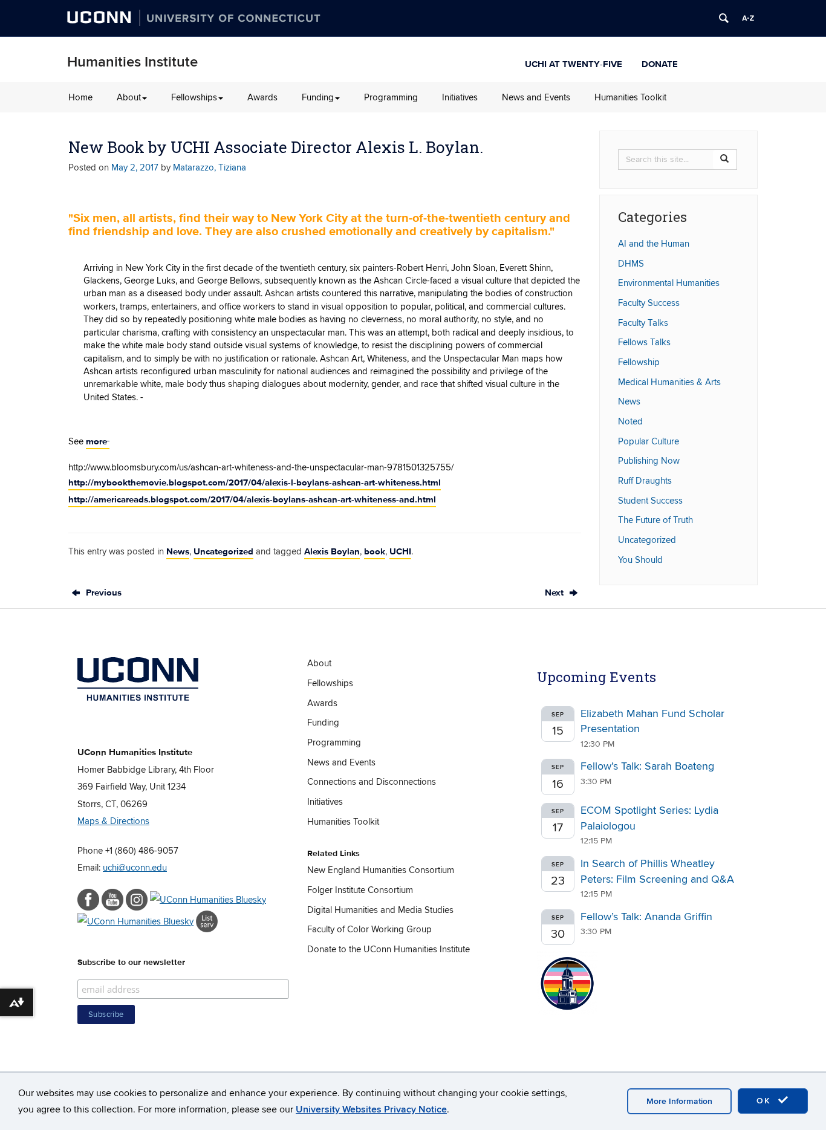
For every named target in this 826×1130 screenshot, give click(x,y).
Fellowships (194, 97)
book (374, 551)
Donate (660, 62)
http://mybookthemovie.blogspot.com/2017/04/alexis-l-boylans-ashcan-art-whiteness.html (254, 482)
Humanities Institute (132, 62)
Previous (102, 592)
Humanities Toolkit (630, 97)
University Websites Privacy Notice (371, 1109)
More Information (679, 1101)
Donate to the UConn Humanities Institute (388, 949)
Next (555, 592)
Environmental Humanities (669, 283)
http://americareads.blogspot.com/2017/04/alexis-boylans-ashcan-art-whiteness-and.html (252, 499)
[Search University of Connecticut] (723, 18)
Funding (318, 97)
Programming (391, 97)
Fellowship (639, 362)
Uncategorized (223, 551)
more (97, 441)
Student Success (650, 500)
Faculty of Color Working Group (369, 929)
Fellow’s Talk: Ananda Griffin (646, 917)
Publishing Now (649, 460)
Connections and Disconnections (371, 781)
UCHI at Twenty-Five (573, 62)
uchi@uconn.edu (135, 867)
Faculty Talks (643, 322)
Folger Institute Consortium (360, 890)
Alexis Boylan (332, 551)
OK (765, 1101)
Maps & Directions (113, 821)
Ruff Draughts (645, 480)
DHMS (631, 263)
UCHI (400, 551)
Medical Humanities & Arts (669, 382)
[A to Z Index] (748, 18)
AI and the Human (653, 243)
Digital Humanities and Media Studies (380, 909)
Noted (630, 421)
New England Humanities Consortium (380, 870)
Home (80, 97)
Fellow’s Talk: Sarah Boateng (647, 766)
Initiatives (460, 97)
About (129, 97)
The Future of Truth (655, 520)
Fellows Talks (644, 342)
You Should (640, 559)
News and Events (536, 97)
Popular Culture (648, 441)
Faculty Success (649, 302)
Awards (262, 97)
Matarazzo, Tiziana (209, 167)
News (177, 551)
